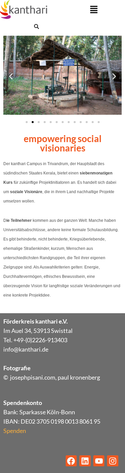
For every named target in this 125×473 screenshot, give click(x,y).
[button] (93, 10)
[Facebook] (71, 461)
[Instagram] (112, 461)
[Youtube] (99, 461)
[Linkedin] (85, 461)
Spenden (14, 430)
